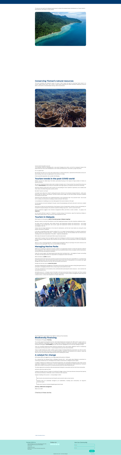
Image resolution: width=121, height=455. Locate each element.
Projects (54, 1)
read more (38, 403)
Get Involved (70, 1)
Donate (91, 1)
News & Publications (79, 1)
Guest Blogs (38, 399)
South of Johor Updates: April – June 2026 (45, 424)
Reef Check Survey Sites (62, 1)
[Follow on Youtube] (57, 444)
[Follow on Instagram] (55, 444)
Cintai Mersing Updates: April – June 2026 (45, 398)
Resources (86, 1)
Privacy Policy (93, 453)
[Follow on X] (53, 444)
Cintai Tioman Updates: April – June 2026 (45, 410)
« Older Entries (37, 435)
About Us (49, 1)
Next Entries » (42, 435)
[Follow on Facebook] (51, 444)
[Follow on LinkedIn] (58, 444)
